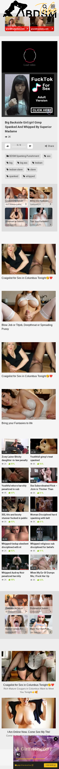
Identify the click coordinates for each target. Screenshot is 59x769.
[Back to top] (53, 762)
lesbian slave (16, 169)
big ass (23, 162)
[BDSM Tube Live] (30, 9)
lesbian (38, 162)
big (10, 162)
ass (48, 156)
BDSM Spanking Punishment (24, 156)
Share (50, 146)
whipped (30, 176)
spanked (13, 176)
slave (33, 169)
